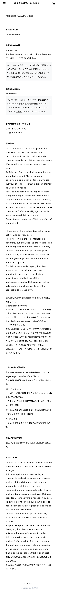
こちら (19, 77)
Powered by (26, 588)
